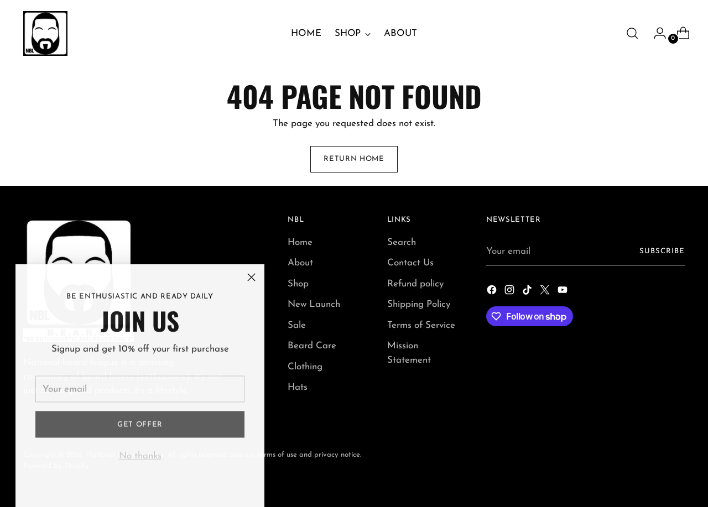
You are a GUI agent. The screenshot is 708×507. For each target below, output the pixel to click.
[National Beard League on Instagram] (510, 292)
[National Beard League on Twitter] (546, 292)
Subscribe (662, 251)
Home (300, 242)
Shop (298, 284)
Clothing (305, 367)
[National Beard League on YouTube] (563, 292)
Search (401, 242)
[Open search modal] (632, 33)
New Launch (314, 304)
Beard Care (312, 346)
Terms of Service (421, 325)
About (300, 263)
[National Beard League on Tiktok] (528, 292)
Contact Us (410, 263)
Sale (297, 325)
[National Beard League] (45, 33)
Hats (298, 387)
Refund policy (415, 284)
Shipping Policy (418, 304)
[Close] (251, 277)
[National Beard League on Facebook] (492, 292)
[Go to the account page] (655, 33)
